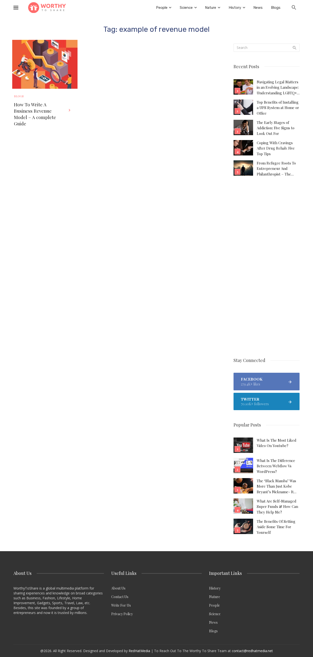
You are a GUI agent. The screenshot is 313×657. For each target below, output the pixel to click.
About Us (118, 588)
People (214, 605)
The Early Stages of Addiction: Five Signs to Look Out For (275, 128)
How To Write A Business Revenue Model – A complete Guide (35, 114)
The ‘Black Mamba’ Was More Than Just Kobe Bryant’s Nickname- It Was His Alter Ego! (276, 486)
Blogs (19, 96)
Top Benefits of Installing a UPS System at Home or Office (278, 108)
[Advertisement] (267, 267)
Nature (214, 596)
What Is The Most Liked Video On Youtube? (276, 443)
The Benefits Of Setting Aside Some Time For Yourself (276, 527)
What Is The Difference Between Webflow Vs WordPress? (276, 466)
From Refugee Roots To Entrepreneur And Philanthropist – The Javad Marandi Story (276, 169)
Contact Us (119, 596)
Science (215, 614)
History (215, 588)
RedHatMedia (139, 650)
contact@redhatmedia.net (252, 650)
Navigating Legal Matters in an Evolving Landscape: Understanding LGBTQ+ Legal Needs (278, 87)
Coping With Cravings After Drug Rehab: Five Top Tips (276, 148)
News (213, 622)
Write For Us (121, 605)
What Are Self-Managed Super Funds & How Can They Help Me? (277, 507)
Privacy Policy (122, 614)
